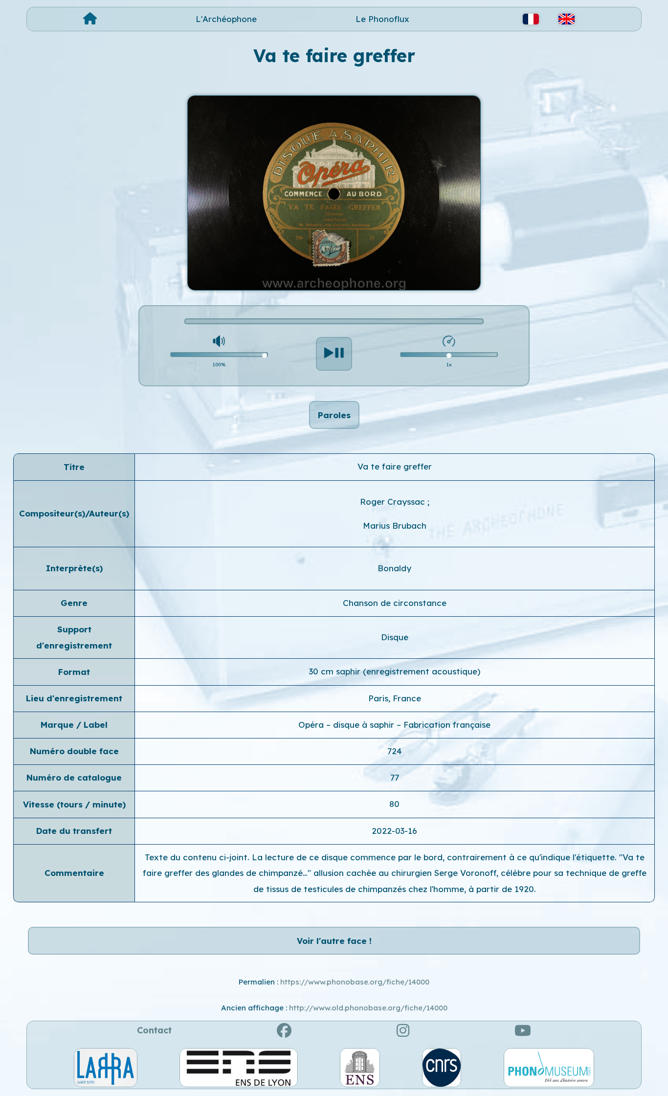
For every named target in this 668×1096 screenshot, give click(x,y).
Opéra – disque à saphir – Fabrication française (394, 724)
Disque (394, 637)
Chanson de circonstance (394, 603)
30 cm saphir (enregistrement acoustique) (394, 671)
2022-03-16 (394, 831)
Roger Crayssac (393, 501)
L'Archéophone (226, 19)
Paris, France (394, 698)
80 (394, 804)
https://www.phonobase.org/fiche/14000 (354, 981)
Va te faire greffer (394, 466)
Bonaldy (394, 568)
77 (394, 777)
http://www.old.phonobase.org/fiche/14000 (368, 1007)
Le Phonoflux (382, 19)
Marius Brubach (394, 525)
